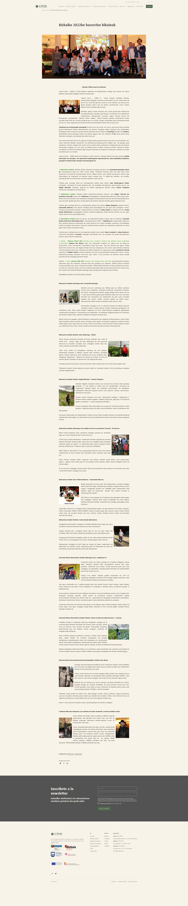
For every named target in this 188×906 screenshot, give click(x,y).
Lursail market (93, 851)
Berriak (123, 6)
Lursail (91, 848)
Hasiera (43, 10)
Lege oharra (113, 881)
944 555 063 (118, 841)
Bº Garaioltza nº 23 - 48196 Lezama (121, 843)
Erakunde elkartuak (113, 6)
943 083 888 (119, 846)
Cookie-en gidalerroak (132, 881)
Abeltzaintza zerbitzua (85, 6)
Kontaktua (149, 6)
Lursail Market (139, 6)
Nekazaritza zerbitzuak (100, 6)
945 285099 (118, 836)
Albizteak (70, 754)
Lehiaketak (78, 754)
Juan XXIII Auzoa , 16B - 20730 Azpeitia (122, 848)
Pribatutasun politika (105, 803)
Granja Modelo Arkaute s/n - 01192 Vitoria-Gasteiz (125, 838)
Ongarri (106, 843)
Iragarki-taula (130, 6)
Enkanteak (106, 846)
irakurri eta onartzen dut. (111, 803)
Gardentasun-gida (71, 6)
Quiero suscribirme (104, 808)
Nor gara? (61, 6)
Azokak (106, 841)
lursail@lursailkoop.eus (118, 851)
